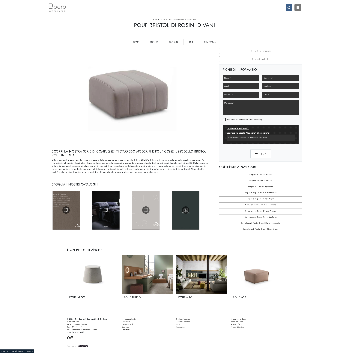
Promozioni (180, 327)
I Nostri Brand (127, 324)
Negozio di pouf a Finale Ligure (261, 198)
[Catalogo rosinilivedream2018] (146, 210)
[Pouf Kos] (256, 274)
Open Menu (297, 7)
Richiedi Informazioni (261, 50)
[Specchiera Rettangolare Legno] (274, 24)
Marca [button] (136, 42)
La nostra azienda (129, 319)
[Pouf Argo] (92, 274)
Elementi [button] (154, 42)
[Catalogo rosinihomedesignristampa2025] (106, 210)
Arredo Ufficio (236, 324)
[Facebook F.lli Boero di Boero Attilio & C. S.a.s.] (68, 337)
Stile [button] (191, 42)
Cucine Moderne (183, 319)
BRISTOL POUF (191, 20)
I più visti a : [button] (210, 42)
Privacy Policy (256, 119)
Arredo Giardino (237, 327)
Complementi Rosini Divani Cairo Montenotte (260, 223)
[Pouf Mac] (201, 274)
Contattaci (126, 329)
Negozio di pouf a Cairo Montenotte (260, 192)
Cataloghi (125, 327)
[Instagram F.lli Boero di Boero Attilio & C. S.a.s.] (71, 337)
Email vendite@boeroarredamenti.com (82, 329)
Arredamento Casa (238, 319)
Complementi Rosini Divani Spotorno (260, 216)
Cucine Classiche (183, 321)
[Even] (74, 24)
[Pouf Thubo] (147, 274)
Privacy (4, 351)
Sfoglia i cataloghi (260, 59)
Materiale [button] (173, 42)
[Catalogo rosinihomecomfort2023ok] (66, 210)
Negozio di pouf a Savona (260, 174)
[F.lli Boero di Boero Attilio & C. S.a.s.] (57, 8)
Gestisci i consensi (25, 351)
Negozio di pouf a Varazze (261, 180)
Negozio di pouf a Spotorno (260, 186)
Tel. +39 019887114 (75, 327)
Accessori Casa (166, 20)
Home (155, 20)
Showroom (126, 321)
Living (178, 324)
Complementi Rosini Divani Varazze (260, 210)
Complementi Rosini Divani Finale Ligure (261, 229)
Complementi (179, 20)
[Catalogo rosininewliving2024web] (185, 210)
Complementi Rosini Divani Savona (260, 204)
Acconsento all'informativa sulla (244, 119)
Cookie (11, 351)
